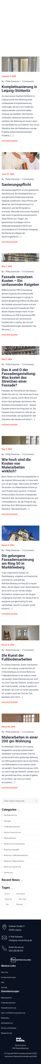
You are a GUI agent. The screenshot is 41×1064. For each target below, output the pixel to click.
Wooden (19, 904)
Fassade (7, 821)
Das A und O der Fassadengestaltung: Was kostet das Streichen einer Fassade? (19, 377)
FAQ (2, 982)
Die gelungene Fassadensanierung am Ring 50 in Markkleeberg (18, 561)
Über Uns (4, 972)
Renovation (20, 894)
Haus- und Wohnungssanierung (13, 1013)
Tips (7, 904)
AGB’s (34, 1056)
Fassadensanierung (8, 1008)
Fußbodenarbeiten (12, 826)
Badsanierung (6, 1033)
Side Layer (23, 899)
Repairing (8, 899)
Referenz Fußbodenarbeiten (16, 855)
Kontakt (4, 987)
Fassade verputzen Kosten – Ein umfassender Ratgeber (20, 281)
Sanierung (8, 872)
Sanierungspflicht (16, 184)
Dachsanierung (10, 815)
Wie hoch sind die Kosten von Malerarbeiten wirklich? (16, 465)
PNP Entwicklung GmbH (23, 1053)
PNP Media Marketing (20, 1048)
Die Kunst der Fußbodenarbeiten (17, 657)
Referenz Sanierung (12, 866)
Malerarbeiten (10, 838)
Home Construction (12, 832)
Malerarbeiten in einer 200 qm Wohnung (20, 739)
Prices (7, 894)
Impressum (9, 1056)
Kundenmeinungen (8, 977)
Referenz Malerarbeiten (14, 861)
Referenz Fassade (11, 849)
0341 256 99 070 (16, 950)
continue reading (10, 141)
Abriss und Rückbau (8, 1028)
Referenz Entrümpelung (14, 843)
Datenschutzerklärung (22, 1056)
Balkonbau (5, 1018)
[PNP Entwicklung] (13, 4)
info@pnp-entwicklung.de (20, 940)
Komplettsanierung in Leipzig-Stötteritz (19, 89)
